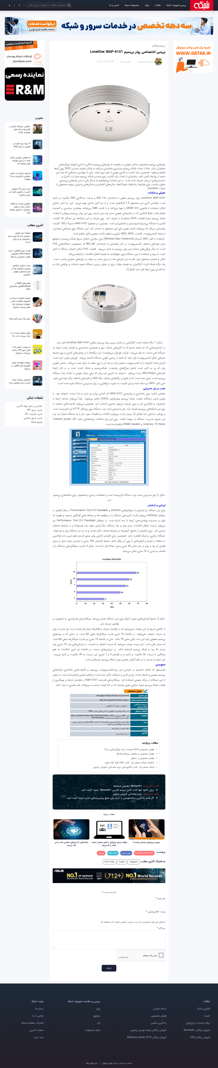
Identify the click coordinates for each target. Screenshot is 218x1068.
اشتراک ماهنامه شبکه (32, 1023)
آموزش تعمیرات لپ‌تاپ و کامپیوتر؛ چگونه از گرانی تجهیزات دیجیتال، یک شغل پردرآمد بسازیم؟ (20, 303)
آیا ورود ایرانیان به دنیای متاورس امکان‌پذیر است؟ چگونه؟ (20, 176)
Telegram (133, 861)
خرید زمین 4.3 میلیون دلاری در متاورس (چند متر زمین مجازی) (19, 191)
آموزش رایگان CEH (200, 1037)
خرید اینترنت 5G (33, 414)
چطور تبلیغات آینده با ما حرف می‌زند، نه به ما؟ (20, 334)
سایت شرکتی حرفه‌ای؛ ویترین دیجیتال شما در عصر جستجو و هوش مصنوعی (20, 270)
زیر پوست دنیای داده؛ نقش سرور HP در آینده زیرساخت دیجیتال (21, 350)
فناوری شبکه (125, 61)
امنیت (207, 1016)
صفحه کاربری (37, 1030)
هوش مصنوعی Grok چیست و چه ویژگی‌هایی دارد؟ (129, 749)
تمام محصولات (92, 1030)
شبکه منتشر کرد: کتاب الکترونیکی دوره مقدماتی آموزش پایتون (123, 767)
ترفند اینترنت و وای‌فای (198, 1023)
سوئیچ (97, 1016)
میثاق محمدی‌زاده (145, 61)
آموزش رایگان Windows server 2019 (146, 1037)
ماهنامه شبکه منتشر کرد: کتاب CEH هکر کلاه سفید (129, 763)
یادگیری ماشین (158, 1023)
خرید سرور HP (34, 410)
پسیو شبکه (36, 422)
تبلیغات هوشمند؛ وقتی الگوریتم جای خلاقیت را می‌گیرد (20, 365)
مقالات (158, 5)
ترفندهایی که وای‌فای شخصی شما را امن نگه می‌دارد (71, 844)
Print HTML (109, 861)
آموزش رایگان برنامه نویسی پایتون (148, 1030)
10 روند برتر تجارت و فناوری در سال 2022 (21, 145)
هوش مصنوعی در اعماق (142, 758)
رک (98, 1023)
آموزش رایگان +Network (197, 1030)
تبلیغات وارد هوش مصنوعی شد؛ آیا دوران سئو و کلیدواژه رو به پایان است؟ (19, 238)
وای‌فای (101, 853)
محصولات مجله (131, 5)
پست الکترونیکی (155, 912)
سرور (92, 1063)
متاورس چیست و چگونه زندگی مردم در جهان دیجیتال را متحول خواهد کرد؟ (20, 208)
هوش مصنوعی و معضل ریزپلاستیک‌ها (135, 754)
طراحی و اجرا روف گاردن (29, 406)
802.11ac (113, 853)
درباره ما (39, 1009)
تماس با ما (114, 5)
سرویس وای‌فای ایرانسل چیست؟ (146, 842)
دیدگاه (161, 928)
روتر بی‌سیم (126, 853)
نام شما (160, 899)
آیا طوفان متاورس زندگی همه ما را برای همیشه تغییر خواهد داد (20, 160)
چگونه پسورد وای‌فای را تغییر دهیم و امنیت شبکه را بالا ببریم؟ (109, 844)
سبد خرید (38, 1037)
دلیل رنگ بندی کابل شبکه (19, 318)
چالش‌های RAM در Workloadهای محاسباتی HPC (19, 286)
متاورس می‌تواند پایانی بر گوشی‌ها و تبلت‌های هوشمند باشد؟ (19, 129)
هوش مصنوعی (158, 1016)
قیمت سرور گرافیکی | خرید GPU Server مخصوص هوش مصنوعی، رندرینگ (19, 253)
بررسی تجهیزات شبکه (176, 5)
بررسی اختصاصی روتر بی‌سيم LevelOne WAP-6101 (127, 52)
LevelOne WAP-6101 (144, 853)
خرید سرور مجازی (33, 418)
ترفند (147, 5)
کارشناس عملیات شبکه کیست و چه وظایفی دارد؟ (19, 381)
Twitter (122, 861)
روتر (98, 1009)
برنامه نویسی (159, 1009)
